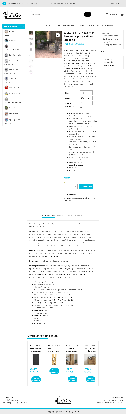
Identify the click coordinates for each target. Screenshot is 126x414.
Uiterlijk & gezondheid (11, 62)
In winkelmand (86, 186)
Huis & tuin (14, 108)
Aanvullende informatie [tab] (70, 215)
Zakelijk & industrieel (11, 80)
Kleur (67, 93)
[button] (58, 35)
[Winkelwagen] (122, 14)
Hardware (13, 40)
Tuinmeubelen (90, 198)
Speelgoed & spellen (12, 121)
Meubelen (13, 114)
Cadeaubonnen (16, 87)
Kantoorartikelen (11, 50)
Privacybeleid (108, 65)
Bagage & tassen (11, 33)
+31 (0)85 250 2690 (29, 3)
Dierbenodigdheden (13, 103)
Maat (67, 98)
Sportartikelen (15, 55)
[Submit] (87, 14)
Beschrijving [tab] (48, 215)
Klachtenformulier (110, 39)
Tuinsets (67, 200)
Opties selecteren (36, 379)
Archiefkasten (36, 345)
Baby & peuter (15, 93)
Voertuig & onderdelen (11, 71)
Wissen (82, 108)
